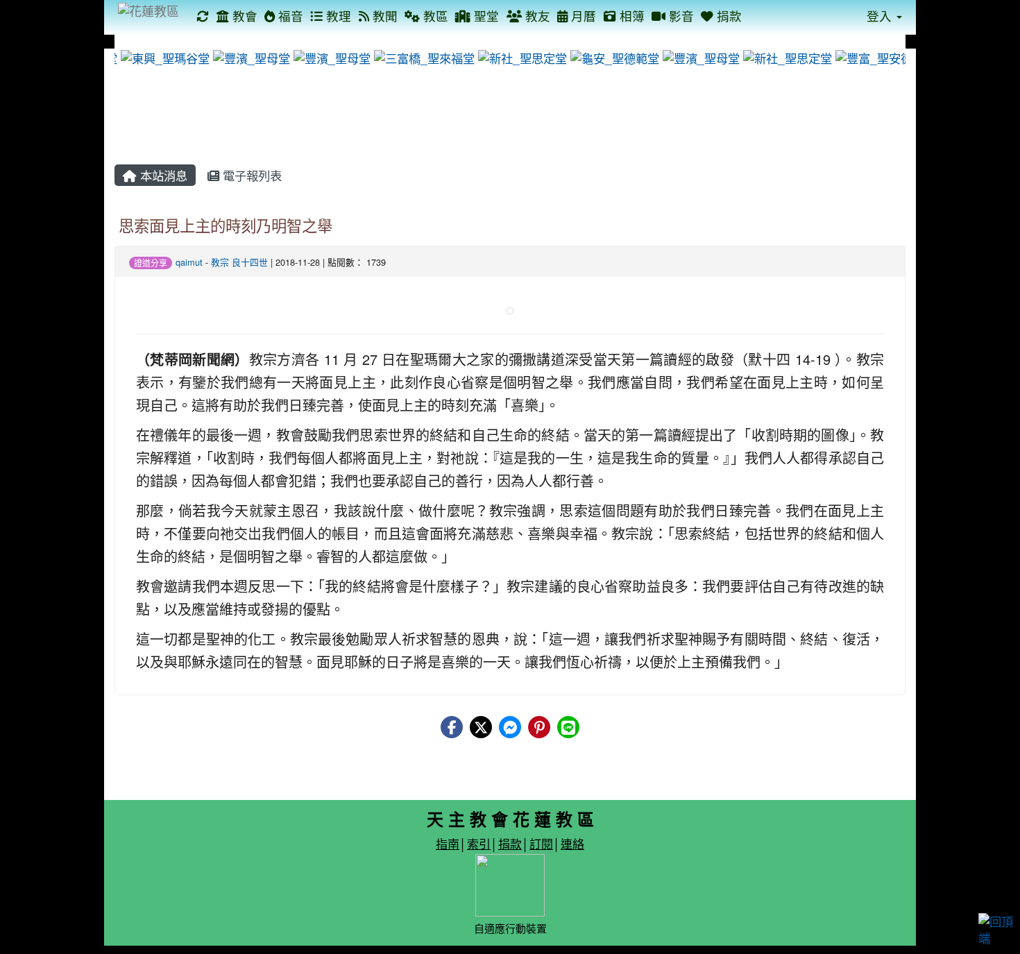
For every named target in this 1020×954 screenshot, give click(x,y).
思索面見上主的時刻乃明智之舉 (225, 225)
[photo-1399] (877, 56)
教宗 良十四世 (239, 262)
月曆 (582, 15)
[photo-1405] (784, 56)
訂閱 (541, 843)
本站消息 (162, 175)
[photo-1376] (698, 56)
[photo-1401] (612, 56)
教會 (243, 15)
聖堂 (484, 15)
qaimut (189, 262)
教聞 (383, 15)
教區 (434, 15)
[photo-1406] (519, 56)
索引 (479, 843)
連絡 (572, 843)
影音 (679, 15)
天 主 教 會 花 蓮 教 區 (510, 819)
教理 (337, 15)
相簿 (630, 15)
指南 (447, 843)
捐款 (727, 15)
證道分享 (150, 263)
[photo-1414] (162, 56)
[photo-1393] (329, 56)
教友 (536, 15)
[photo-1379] (248, 56)
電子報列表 (250, 175)
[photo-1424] (421, 56)
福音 (289, 15)
